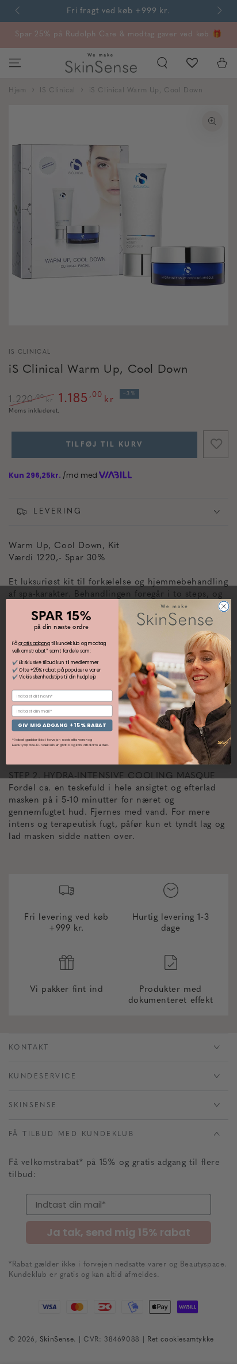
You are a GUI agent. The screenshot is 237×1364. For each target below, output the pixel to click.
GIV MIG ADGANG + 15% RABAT (62, 725)
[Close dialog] (224, 607)
